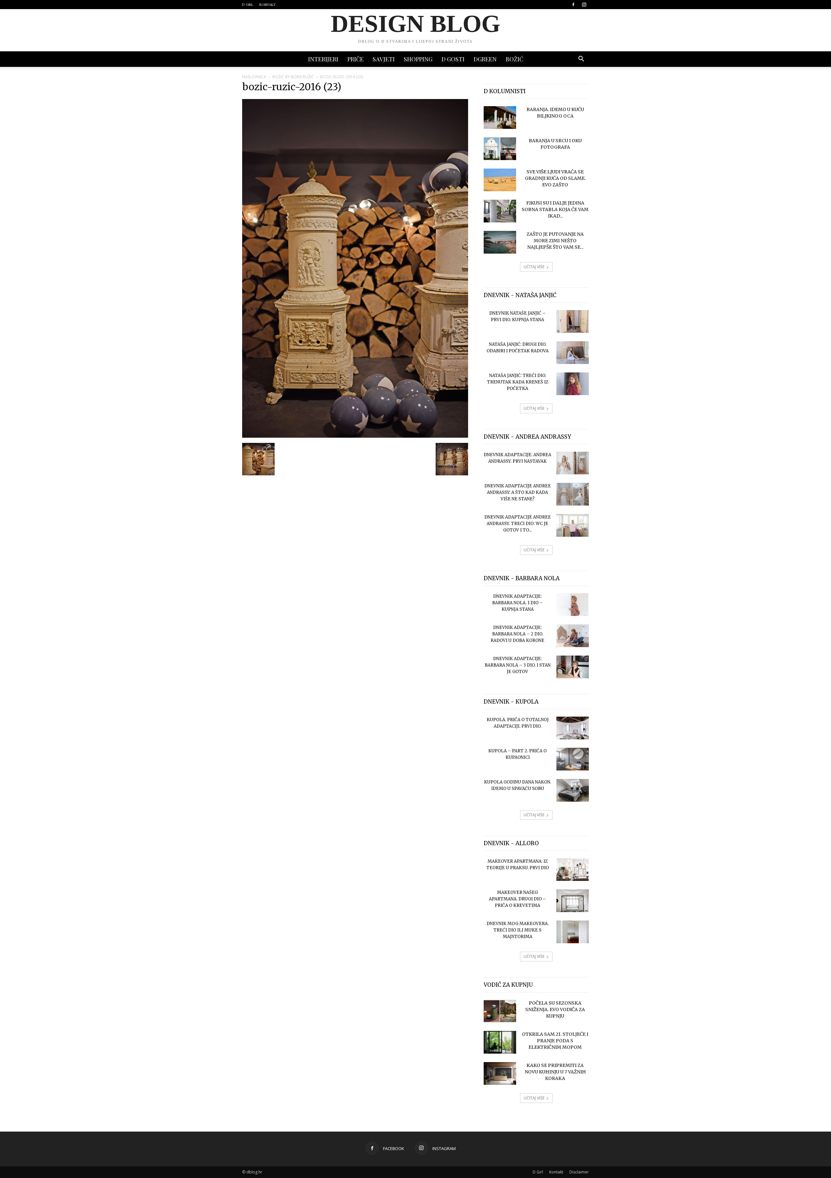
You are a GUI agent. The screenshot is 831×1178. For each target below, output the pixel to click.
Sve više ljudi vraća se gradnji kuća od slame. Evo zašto (555, 178)
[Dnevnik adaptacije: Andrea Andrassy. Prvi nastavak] (572, 463)
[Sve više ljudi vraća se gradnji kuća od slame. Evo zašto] (500, 180)
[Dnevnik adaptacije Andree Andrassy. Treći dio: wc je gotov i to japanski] (572, 525)
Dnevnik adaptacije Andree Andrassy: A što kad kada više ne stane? (517, 492)
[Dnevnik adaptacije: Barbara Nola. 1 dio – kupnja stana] (572, 604)
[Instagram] (584, 4)
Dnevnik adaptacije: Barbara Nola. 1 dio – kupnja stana (517, 603)
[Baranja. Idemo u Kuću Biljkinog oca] (500, 117)
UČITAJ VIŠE (534, 266)
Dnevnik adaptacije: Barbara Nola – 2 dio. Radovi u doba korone (517, 634)
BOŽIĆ (514, 59)
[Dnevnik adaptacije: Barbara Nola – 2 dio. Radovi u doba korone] (572, 635)
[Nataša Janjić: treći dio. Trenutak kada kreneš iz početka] (572, 383)
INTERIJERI (323, 59)
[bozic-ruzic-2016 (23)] (355, 436)
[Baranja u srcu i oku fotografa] (500, 148)
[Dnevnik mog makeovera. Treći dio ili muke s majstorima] (572, 932)
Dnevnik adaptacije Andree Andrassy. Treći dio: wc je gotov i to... (517, 523)
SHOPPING (418, 59)
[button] (581, 59)
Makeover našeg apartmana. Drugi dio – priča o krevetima (517, 899)
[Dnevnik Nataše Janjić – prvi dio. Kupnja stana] (572, 321)
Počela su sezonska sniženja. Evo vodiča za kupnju (555, 1009)
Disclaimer (579, 1172)
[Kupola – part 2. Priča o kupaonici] (572, 759)
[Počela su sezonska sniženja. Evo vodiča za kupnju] (500, 1011)
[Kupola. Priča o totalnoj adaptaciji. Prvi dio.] (572, 728)
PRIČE (355, 59)
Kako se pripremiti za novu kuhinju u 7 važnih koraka (555, 1071)
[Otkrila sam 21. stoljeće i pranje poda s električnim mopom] (500, 1042)
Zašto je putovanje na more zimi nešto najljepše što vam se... (555, 240)
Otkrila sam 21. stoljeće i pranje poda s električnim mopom (555, 1040)
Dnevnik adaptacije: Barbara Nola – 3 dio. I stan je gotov (518, 665)
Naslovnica (254, 77)
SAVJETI (384, 59)
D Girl (247, 4)
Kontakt (267, 4)
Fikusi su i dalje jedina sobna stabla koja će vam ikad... (555, 209)
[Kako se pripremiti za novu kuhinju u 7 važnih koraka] (500, 1073)
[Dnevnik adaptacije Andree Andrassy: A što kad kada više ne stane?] (572, 494)
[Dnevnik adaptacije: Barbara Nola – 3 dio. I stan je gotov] (572, 667)
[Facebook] (573, 4)
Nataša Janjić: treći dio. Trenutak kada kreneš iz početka (517, 382)
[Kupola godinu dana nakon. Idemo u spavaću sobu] (572, 790)
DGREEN (485, 59)
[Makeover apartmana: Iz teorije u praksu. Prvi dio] (572, 869)
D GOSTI (453, 59)
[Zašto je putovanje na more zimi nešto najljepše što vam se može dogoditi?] (500, 242)
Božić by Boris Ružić (293, 77)
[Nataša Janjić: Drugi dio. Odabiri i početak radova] (572, 352)
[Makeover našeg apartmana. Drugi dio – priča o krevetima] (572, 900)
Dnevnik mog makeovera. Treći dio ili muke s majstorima (518, 930)
